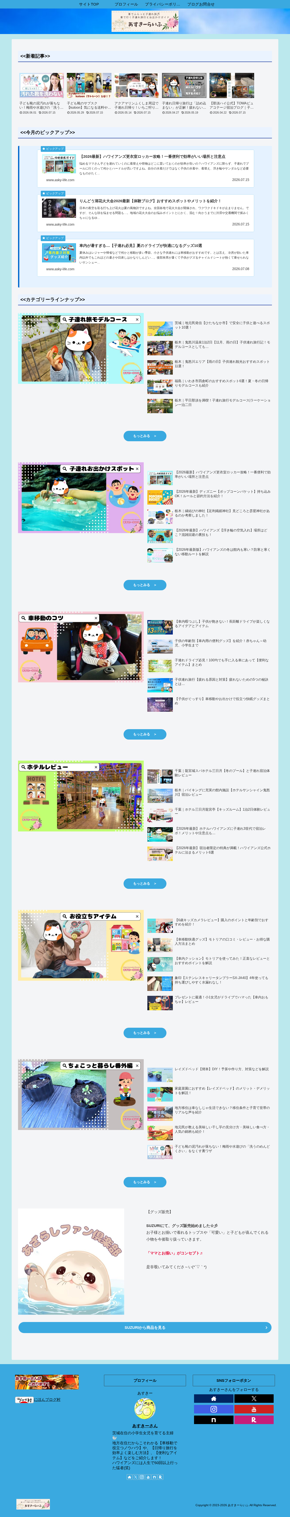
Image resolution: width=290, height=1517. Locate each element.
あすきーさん (145, 1425)
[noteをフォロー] (154, 1477)
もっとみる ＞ (145, 436)
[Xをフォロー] (135, 1477)
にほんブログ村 (47, 1399)
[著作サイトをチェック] (129, 1477)
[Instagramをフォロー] (142, 1477)
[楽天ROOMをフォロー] (160, 1477)
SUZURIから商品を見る (145, 1327)
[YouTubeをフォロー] (148, 1477)
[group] (41, 95)
